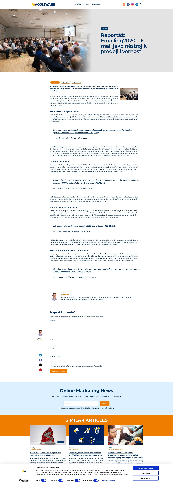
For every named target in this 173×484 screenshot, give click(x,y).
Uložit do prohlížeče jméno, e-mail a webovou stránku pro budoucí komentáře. (77, 366)
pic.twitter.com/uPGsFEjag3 (93, 183)
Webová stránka (55, 356)
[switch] (60, 480)
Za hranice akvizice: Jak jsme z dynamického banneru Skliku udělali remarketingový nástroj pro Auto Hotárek (125, 455)
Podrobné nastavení (108, 480)
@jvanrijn (57, 133)
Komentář (53, 320)
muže (122, 155)
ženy (127, 155)
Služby (78, 4)
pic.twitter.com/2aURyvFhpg (87, 133)
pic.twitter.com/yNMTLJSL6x (78, 272)
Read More (37, 442)
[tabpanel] (48, 447)
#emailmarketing (73, 183)
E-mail (52, 348)
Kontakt (96, 4)
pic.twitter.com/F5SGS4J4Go (104, 226)
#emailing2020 (68, 133)
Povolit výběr (146, 473)
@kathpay (135, 180)
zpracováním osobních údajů (79, 408)
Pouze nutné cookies (145, 478)
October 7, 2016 (89, 277)
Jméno (52, 340)
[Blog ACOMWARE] (43, 4)
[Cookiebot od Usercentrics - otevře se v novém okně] (24, 480)
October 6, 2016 (87, 138)
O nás (86, 4)
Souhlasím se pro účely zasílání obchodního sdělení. (87, 408)
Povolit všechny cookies (145, 468)
